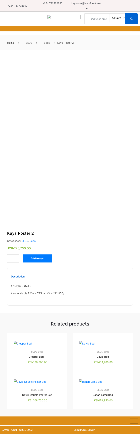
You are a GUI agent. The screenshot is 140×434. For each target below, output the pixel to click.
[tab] (18, 277)
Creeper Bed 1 (37, 356)
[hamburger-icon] (136, 28)
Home (10, 42)
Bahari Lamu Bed (103, 394)
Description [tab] (18, 276)
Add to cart (37, 258)
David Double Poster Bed (37, 394)
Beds (47, 42)
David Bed (103, 356)
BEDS (29, 42)
